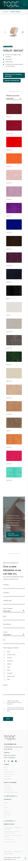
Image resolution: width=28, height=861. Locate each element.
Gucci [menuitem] (5, 817)
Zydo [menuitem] (5, 810)
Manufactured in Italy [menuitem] (9, 771)
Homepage (5, 11)
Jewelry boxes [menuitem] (7, 787)
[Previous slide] (5, 32)
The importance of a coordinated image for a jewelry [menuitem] (13, 828)
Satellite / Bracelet (15, 11)
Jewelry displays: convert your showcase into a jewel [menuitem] (11, 832)
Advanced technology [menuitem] (9, 774)
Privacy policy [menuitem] (7, 851)
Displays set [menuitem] (7, 785)
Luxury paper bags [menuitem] (8, 789)
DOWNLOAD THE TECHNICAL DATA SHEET (13, 75)
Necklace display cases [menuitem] (9, 841)
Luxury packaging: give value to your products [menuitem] (13, 836)
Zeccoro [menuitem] (6, 807)
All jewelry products (10, 796)
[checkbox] (14, 665)
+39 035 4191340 (11, 755)
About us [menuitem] (6, 767)
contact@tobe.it (11, 757)
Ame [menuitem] (5, 805)
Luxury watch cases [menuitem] (9, 839)
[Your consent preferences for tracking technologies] (25, 858)
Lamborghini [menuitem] (7, 812)
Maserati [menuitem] (6, 802)
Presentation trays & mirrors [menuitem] (11, 792)
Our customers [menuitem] (7, 779)
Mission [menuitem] (6, 769)
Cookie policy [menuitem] (17, 851)
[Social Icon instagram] (8, 761)
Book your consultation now (13, 534)
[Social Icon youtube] (12, 761)
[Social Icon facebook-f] (5, 761)
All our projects (8, 821)
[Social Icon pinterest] (15, 761)
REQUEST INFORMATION (12, 80)
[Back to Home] (11, 5)
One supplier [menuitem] (7, 776)
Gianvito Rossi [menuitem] (7, 814)
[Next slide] (23, 32)
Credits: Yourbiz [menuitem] (8, 853)
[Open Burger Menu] (24, 5)
